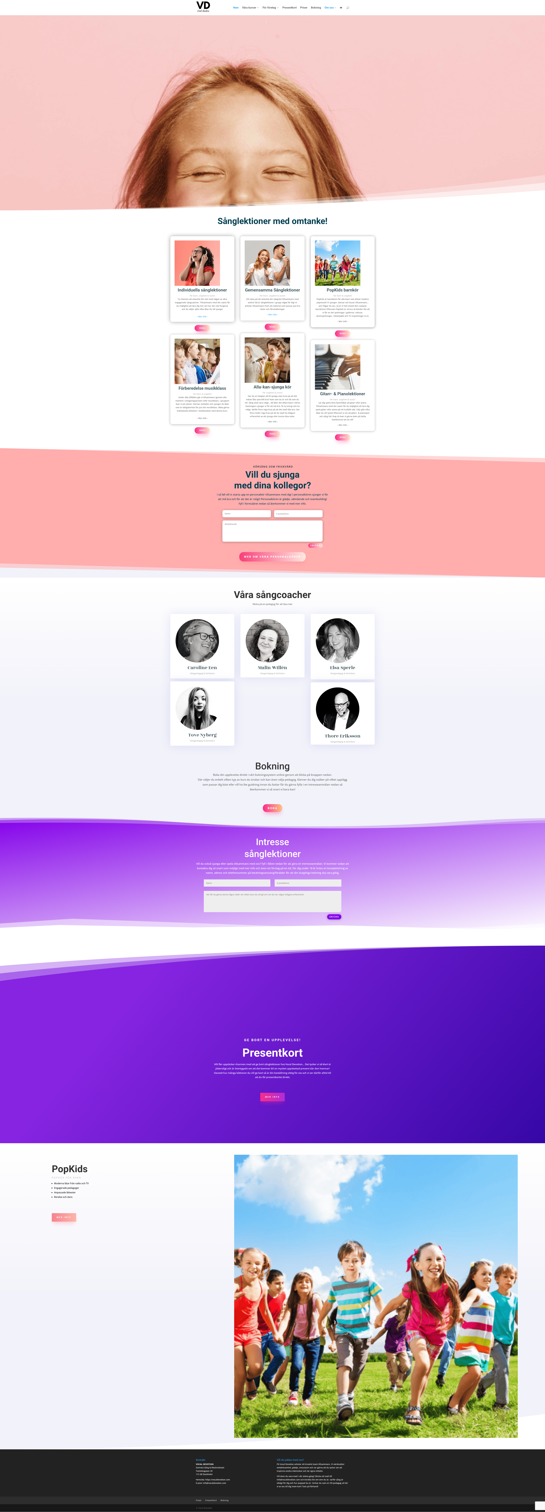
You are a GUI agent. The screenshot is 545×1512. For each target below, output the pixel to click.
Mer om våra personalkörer (272, 556)
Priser (303, 8)
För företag (269, 8)
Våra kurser (249, 8)
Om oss (329, 8)
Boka (202, 328)
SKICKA (334, 916)
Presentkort (289, 8)
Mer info (272, 1097)
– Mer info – (202, 316)
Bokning (316, 8)
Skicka (315, 545)
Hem (236, 8)
